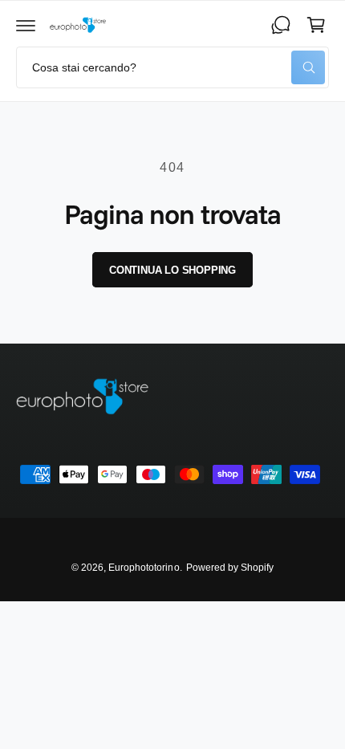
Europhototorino (143, 567)
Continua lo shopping (172, 270)
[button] (25, 25)
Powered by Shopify (230, 567)
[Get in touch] (280, 25)
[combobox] (172, 67)
